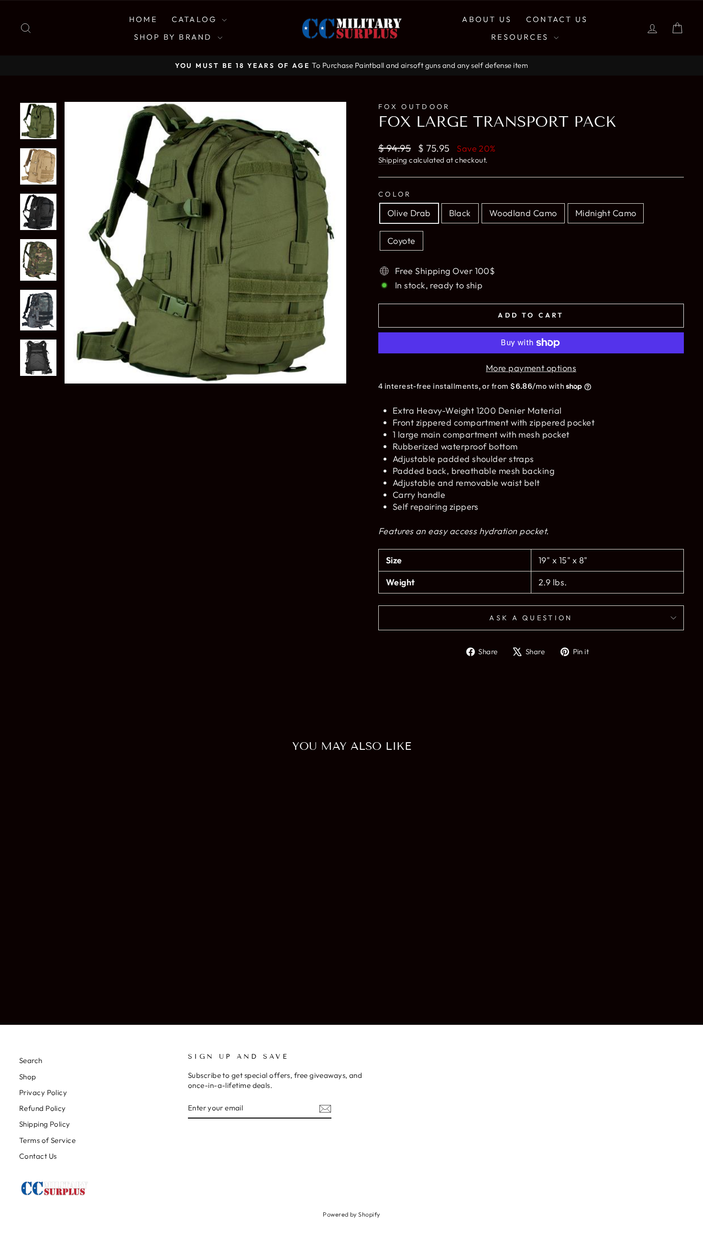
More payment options (531, 367)
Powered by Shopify (351, 1214)
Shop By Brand (174, 37)
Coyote (401, 240)
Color (395, 194)
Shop (27, 1076)
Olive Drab (409, 213)
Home (143, 19)
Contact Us (557, 19)
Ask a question (530, 618)
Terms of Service (47, 1140)
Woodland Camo (523, 213)
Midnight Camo (606, 213)
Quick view (98, 922)
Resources (521, 37)
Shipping (392, 160)
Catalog (196, 19)
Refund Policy (42, 1108)
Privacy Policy (43, 1092)
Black (460, 213)
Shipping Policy (44, 1124)
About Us (487, 19)
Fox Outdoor (414, 106)
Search (31, 1060)
